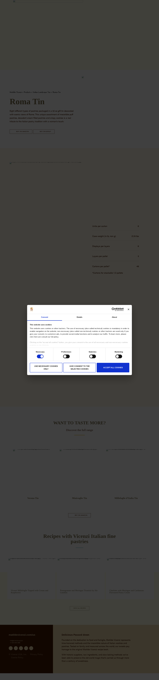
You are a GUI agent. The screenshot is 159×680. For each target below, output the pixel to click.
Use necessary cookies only (46, 367)
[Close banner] (128, 309)
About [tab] (114, 317)
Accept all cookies (113, 368)
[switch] (66, 356)
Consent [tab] (44, 317)
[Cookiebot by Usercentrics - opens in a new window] (113, 309)
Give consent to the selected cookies (79, 367)
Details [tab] (79, 317)
